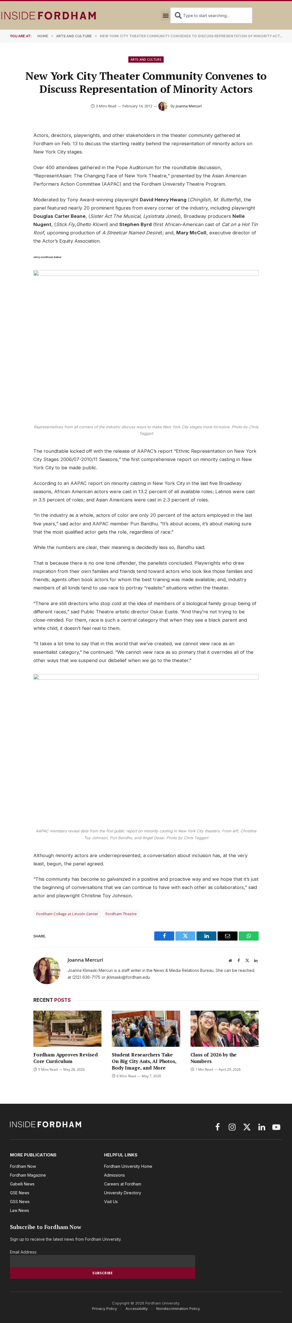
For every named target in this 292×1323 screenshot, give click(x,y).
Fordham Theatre (121, 913)
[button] (165, 15)
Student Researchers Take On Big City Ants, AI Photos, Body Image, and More (144, 1061)
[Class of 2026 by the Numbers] (224, 1029)
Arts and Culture (146, 59)
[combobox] (211, 15)
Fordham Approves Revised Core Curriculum (65, 1057)
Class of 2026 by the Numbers (213, 1057)
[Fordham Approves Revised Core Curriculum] (67, 1029)
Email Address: (23, 1252)
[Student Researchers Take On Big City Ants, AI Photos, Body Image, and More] (146, 1029)
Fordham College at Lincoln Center (67, 913)
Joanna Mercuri (189, 105)
